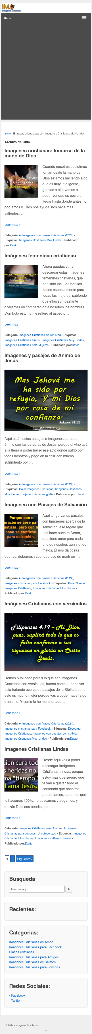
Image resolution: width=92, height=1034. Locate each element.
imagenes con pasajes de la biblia (55, 733)
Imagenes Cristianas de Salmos (32, 961)
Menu (7, 18)
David (13, 245)
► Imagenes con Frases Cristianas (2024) (46, 235)
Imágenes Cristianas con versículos (45, 603)
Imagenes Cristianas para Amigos (40, 828)
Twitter (16, 1000)
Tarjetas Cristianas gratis (37, 494)
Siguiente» (24, 858)
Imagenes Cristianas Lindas (36, 748)
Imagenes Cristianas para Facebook (35, 946)
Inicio (7, 133)
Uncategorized (47, 833)
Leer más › (12, 224)
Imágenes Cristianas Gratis (22, 340)
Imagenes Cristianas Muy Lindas (40, 240)
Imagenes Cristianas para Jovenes (34, 967)
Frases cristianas (21, 951)
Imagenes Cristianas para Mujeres (26, 345)
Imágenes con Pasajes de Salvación (45, 504)
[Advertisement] (46, 71)
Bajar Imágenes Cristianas (36, 489)
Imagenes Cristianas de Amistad (40, 335)
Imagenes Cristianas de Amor (31, 941)
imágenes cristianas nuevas (53, 838)
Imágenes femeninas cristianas (40, 255)
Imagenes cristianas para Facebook (27, 583)
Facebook (18, 995)
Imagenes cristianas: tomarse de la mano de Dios (44, 153)
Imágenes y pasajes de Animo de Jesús (42, 358)
